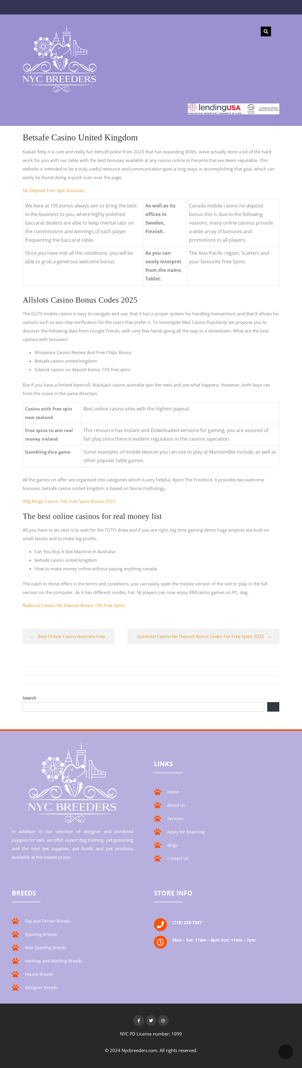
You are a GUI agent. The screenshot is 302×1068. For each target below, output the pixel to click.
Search (29, 698)
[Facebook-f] (138, 1020)
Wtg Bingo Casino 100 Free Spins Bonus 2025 (69, 501)
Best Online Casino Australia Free (71, 636)
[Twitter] (151, 1020)
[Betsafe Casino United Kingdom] (59, 60)
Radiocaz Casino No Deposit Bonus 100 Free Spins (74, 605)
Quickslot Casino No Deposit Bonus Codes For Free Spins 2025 (200, 636)
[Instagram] (163, 1020)
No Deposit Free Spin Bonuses (53, 190)
